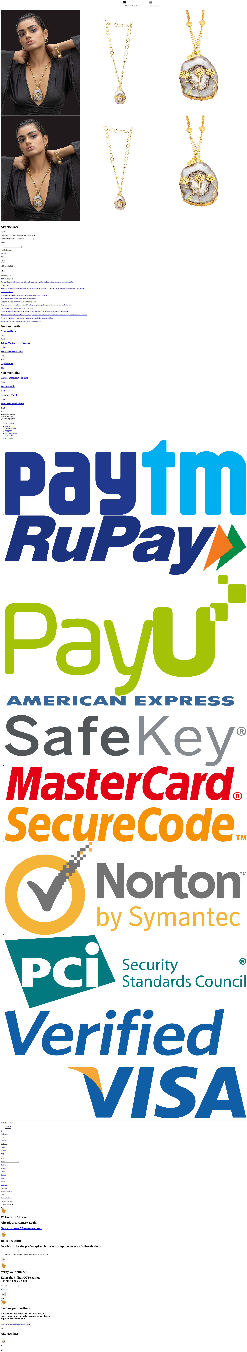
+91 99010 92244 (8, 423)
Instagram (8, 1126)
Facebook (8, 1128)
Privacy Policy (9, 435)
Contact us (8, 431)
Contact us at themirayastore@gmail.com (13, 1324)
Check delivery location (8, 238)
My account (8, 430)
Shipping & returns (10, 428)
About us (7, 426)
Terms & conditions (11, 433)
